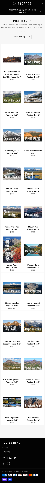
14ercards (22, 3)
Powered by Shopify (22, 471)
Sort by (22, 32)
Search (5, 448)
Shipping (6, 451)
